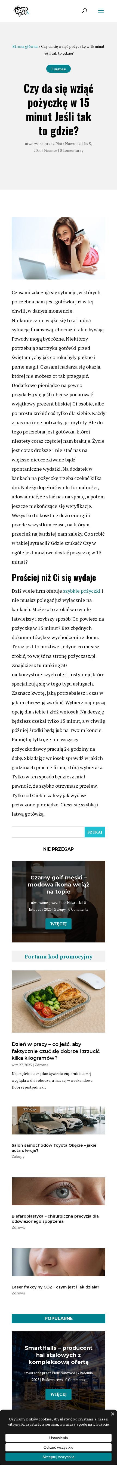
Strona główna (25, 46)
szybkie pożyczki (81, 590)
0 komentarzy (72, 150)
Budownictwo (52, 1379)
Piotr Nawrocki (68, 143)
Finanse (58, 68)
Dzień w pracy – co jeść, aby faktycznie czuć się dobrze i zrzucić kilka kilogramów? (56, 1051)
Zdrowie (41, 1064)
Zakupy (60, 909)
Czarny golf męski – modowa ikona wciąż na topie (58, 884)
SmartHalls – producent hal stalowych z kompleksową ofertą (59, 1355)
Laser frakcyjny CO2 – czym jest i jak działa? (55, 1287)
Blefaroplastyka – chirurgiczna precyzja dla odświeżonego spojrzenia (55, 1219)
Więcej (58, 924)
